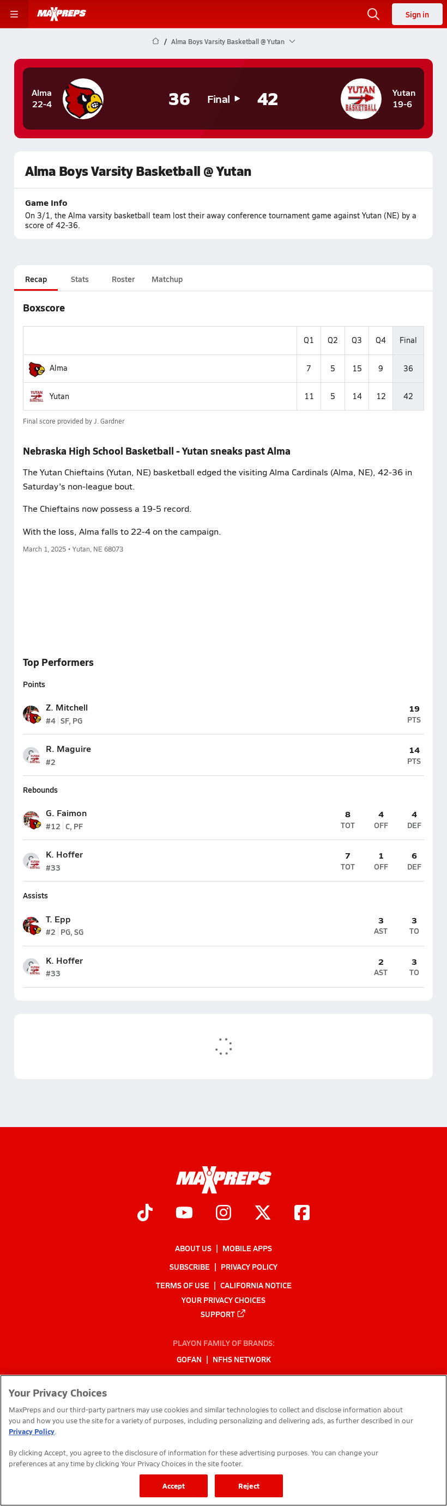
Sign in (417, 14)
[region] (223, 1440)
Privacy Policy (249, 1266)
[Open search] (373, 14)
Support (218, 1313)
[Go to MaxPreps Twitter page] (262, 1213)
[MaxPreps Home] (61, 14)
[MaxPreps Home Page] (156, 41)
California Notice (256, 1285)
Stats (80, 278)
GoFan (189, 1359)
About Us (193, 1247)
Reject (248, 1485)
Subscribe (190, 1266)
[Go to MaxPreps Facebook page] (302, 1213)
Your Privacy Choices (223, 1299)
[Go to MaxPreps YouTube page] (184, 1213)
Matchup (167, 278)
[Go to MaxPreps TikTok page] (145, 1213)
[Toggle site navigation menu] (14, 14)
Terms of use (182, 1285)
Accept (173, 1485)
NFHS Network (242, 1359)
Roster (123, 278)
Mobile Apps (247, 1247)
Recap (36, 278)
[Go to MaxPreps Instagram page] (223, 1213)
